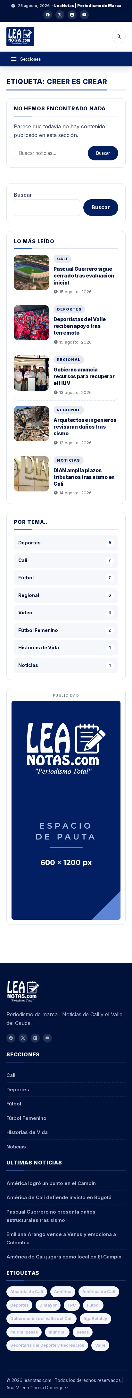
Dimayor (48, 1305)
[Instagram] (72, 14)
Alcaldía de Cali (26, 1291)
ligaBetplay (95, 1318)
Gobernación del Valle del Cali (41, 1318)
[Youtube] (84, 14)
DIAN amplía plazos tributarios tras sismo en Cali (84, 477)
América (62, 1291)
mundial (57, 1332)
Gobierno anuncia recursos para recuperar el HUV (84, 376)
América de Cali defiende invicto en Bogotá (58, 1197)
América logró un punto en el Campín (51, 1183)
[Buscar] (119, 36)
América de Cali (98, 1291)
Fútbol (13, 1104)
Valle (100, 1345)
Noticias (68, 460)
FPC (72, 1305)
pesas (83, 1332)
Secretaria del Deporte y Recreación (47, 1345)
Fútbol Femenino (26, 1118)
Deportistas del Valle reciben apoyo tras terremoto (80, 326)
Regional (68, 359)
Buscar (103, 153)
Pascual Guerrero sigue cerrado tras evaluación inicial (84, 276)
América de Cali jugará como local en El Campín (63, 1257)
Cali (62, 259)
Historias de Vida (27, 1132)
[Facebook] (47, 14)
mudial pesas (24, 1332)
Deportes (69, 309)
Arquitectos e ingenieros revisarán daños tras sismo (85, 427)
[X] (59, 14)
